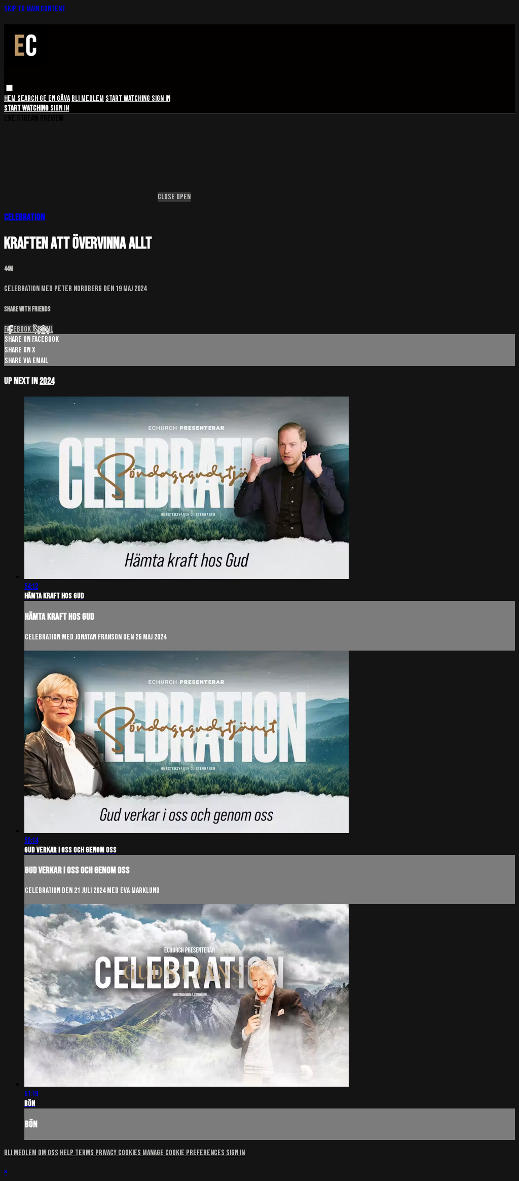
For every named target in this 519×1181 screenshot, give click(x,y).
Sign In (59, 108)
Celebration (24, 217)
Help (67, 1153)
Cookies (130, 1153)
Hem (10, 98)
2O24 (47, 381)
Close (167, 197)
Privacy (106, 1153)
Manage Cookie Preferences (184, 1153)
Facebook (18, 329)
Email (45, 329)
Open (183, 197)
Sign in (161, 98)
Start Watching (128, 98)
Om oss (48, 1153)
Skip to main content (34, 9)
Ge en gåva (55, 98)
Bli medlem (87, 98)
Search (28, 98)
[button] (9, 88)
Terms (85, 1153)
